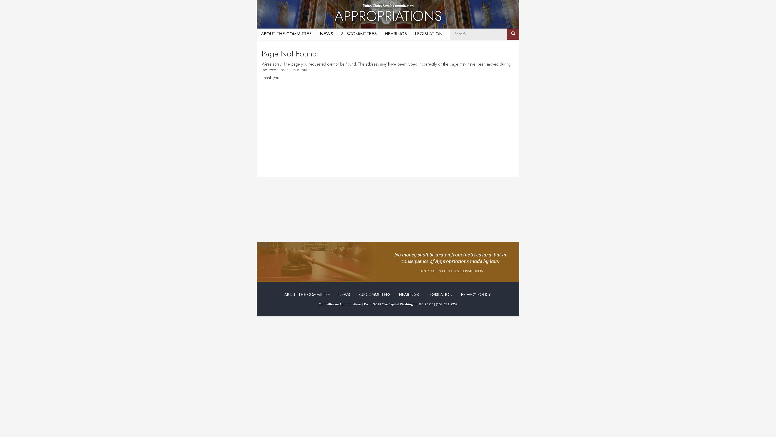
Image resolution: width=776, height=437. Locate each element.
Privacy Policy (476, 295)
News (326, 33)
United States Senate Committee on (388, 14)
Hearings (396, 33)
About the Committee (286, 33)
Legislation (429, 33)
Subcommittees (359, 33)
